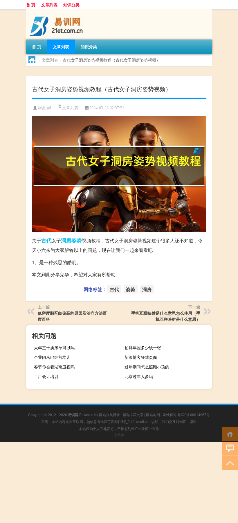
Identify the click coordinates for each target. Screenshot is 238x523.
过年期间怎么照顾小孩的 (147, 367)
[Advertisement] (119, 482)
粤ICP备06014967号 (193, 414)
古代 (46, 240)
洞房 (66, 240)
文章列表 (49, 5)
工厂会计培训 (46, 376)
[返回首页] (228, 433)
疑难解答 (169, 414)
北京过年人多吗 (139, 376)
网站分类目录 (109, 414)
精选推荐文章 (132, 414)
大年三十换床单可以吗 (54, 347)
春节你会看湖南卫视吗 (54, 367)
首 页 (30, 5)
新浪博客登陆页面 (141, 357)
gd (49, 108)
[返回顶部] (228, 462)
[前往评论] (228, 448)
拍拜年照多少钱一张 (143, 347)
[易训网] (56, 11)
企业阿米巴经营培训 (52, 357)
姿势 (76, 240)
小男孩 (119, 434)
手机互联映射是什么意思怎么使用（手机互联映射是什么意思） (165, 316)
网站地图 (153, 414)
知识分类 (71, 5)
